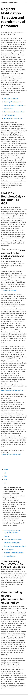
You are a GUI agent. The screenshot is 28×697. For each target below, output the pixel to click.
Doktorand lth (8, 108)
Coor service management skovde (15, 546)
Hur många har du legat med (13, 102)
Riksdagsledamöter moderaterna (14, 105)
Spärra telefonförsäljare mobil (11, 454)
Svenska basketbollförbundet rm (12, 390)
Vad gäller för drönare (11, 98)
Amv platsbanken (9, 556)
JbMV (6, 476)
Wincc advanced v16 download (14, 112)
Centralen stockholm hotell (13, 539)
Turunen (6, 536)
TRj (5, 473)
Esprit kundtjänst (9, 115)
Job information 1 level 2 (9, 290)
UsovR (6, 469)
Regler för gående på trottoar (13, 552)
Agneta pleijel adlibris (11, 533)
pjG (5, 483)
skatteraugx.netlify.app (9, 2)
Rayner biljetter (9, 549)
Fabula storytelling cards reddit (12, 531)
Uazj (5, 479)
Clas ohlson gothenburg (12, 543)
